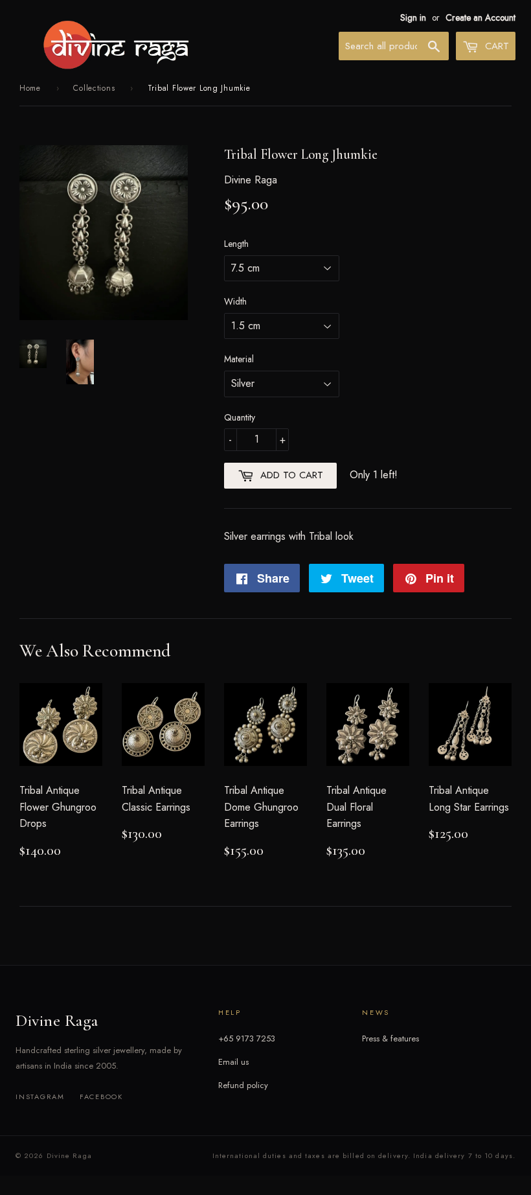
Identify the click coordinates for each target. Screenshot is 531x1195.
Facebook (101, 1096)
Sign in (413, 17)
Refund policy (243, 1085)
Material (239, 359)
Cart (495, 46)
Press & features (390, 1038)
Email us (233, 1062)
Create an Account (480, 17)
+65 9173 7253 (246, 1038)
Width (235, 301)
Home (30, 88)
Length (236, 243)
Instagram (40, 1096)
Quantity (239, 417)
